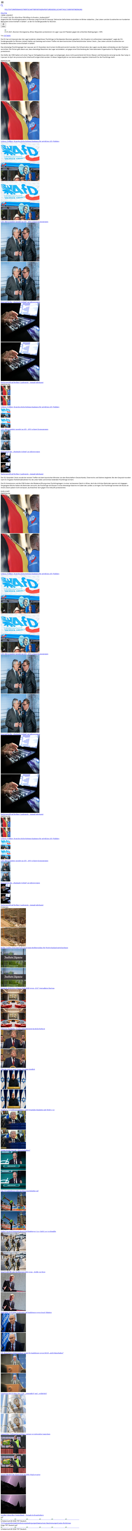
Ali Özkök (7, 36)
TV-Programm (6, 1523)
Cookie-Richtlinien (64, 1523)
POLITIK (4, 13)
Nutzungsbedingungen (28, 1523)
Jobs (18, 1523)
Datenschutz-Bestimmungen (47, 1523)
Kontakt (14, 1523)
